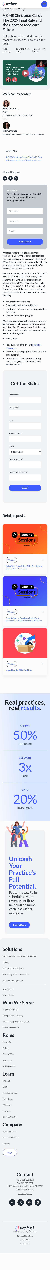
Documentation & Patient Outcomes (19, 956)
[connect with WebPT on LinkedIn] (12, 1202)
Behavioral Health (11, 1027)
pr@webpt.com (27, 1189)
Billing (6, 962)
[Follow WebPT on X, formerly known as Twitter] (21, 1202)
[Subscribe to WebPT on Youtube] (29, 1202)
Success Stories (10, 1117)
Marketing (7, 1060)
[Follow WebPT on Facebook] (38, 1202)
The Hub (6, 1081)
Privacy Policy (25, 1240)
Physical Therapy (11, 1009)
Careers (6, 1143)
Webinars (7, 1105)
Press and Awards (11, 1137)
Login (9, 1152)
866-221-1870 (28, 1180)
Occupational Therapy (13, 1015)
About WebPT (9, 1131)
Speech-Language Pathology (16, 1021)
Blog (5, 1086)
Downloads (8, 1099)
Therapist (7, 1042)
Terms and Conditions (25, 1236)
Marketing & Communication (16, 974)
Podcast (6, 1111)
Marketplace (8, 995)
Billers (6, 1048)
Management (9, 1066)
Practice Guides (10, 1093)
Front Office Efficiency (13, 968)
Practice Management (13, 980)
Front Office (8, 1054)
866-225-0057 (27, 1183)
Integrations (8, 989)
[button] (44, 4)
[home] (10, 4)
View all (9, 684)
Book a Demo (19, 925)
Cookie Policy (25, 1244)
